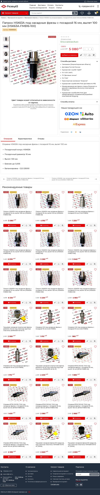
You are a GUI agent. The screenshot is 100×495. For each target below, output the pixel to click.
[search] (74, 13)
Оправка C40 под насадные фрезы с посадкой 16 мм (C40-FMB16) (81, 212)
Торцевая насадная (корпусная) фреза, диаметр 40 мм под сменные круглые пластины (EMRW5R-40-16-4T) (50, 367)
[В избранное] (85, 55)
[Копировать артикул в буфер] (94, 55)
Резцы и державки (58, 476)
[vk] (77, 484)
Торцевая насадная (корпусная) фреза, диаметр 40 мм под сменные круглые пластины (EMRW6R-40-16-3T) (17, 328)
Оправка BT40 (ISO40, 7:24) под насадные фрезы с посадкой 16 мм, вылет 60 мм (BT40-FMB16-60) (16, 444)
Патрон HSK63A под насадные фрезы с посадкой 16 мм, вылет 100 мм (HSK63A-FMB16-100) (17, 213)
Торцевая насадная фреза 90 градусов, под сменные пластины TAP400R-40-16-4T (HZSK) (50, 444)
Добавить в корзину (69, 55)
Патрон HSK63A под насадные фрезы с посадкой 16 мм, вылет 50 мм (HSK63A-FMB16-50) (50, 213)
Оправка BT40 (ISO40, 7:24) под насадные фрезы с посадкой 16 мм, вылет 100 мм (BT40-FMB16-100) (48, 406)
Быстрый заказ (81, 55)
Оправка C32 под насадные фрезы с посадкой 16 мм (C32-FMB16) (16, 366)
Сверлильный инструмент (61, 471)
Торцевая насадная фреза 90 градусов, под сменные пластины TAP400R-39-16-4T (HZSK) (82, 444)
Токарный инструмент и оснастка (63, 473)
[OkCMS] (28, 492)
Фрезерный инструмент (60, 481)
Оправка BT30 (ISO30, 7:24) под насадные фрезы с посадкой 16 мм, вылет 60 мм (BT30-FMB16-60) (16, 406)
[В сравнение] (89, 55)
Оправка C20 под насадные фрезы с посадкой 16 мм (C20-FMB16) (81, 328)
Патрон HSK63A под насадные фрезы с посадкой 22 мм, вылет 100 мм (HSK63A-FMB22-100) (50, 290)
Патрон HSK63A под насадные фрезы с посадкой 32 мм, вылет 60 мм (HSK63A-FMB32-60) (17, 251)
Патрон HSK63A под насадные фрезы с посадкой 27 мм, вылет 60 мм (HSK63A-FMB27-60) (50, 251)
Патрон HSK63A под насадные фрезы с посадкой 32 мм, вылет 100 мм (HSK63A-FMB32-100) (17, 290)
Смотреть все (55, 484)
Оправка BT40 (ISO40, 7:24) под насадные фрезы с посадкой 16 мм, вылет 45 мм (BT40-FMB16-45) (80, 367)
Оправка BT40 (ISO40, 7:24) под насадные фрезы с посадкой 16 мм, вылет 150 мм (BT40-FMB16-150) (80, 406)
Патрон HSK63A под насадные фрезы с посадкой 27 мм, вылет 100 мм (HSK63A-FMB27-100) (82, 251)
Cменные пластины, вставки (61, 479)
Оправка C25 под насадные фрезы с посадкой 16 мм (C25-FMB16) (49, 328)
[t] (81, 484)
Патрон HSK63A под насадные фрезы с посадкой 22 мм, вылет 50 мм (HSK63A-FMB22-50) (82, 290)
